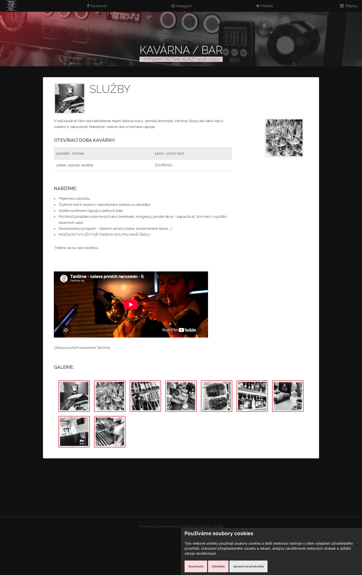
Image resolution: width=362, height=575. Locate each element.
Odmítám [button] (218, 566)
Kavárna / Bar (181, 50)
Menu (351, 5)
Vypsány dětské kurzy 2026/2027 (181, 59)
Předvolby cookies (210, 526)
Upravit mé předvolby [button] (248, 566)
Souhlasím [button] (196, 566)
